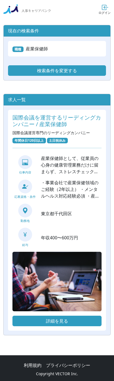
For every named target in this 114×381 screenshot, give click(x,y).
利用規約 (33, 365)
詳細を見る (57, 321)
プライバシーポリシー (68, 365)
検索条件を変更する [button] (57, 71)
